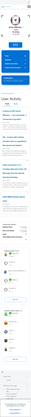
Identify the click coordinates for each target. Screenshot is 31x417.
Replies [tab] (16, 104)
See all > (15, 300)
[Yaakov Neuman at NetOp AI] (15, 274)
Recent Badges (15, 45)
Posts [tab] (7, 104)
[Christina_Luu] (12, 325)
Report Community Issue (13, 389)
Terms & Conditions (11, 394)
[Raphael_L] (11, 283)
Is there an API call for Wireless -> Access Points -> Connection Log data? (15, 115)
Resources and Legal (10, 385)
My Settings (16, 32)
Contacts (8, 380)
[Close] (28, 402)
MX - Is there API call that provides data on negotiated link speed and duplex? (14, 141)
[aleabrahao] (11, 316)
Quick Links (7, 376)
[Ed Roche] (10, 291)
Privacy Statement (14, 409)
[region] (15, 408)
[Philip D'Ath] (12, 256)
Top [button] (2, 372)
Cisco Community (7, 93)
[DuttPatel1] (11, 351)
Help (7, 391)
